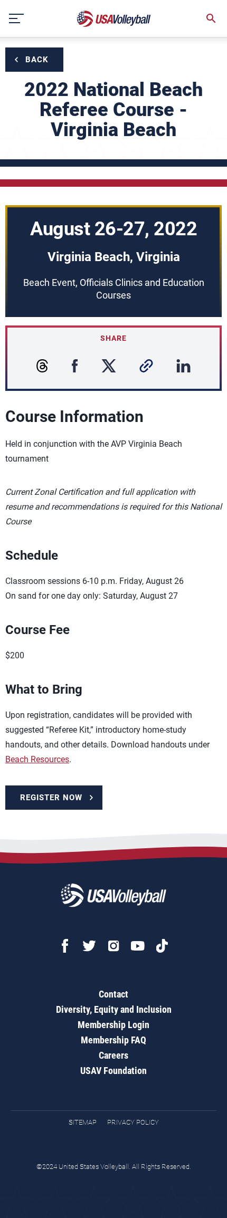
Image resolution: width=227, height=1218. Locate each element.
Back (37, 59)
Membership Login (113, 1024)
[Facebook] (64, 945)
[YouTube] (137, 945)
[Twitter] (89, 945)
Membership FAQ (113, 1040)
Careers (113, 1055)
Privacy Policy (133, 1122)
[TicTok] (162, 945)
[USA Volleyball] (114, 19)
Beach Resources (37, 759)
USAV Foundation (113, 1070)
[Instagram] (113, 945)
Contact (113, 994)
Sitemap (83, 1122)
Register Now (51, 797)
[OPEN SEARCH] (211, 18)
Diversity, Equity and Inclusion (114, 1009)
